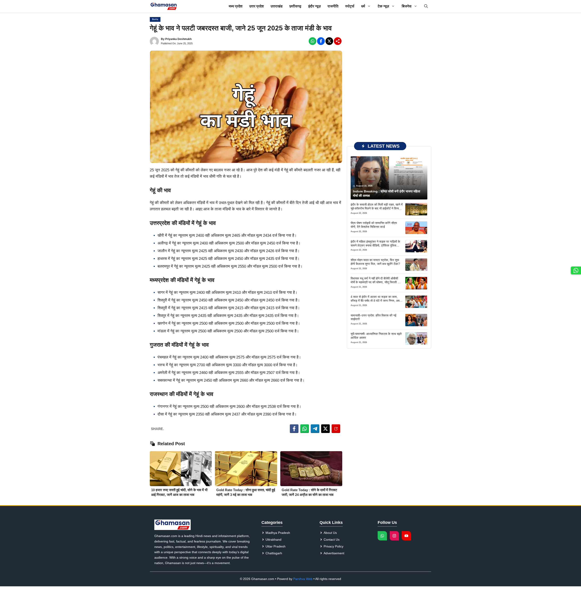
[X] (329, 41)
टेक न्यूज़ (383, 6)
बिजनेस (406, 6)
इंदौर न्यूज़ (314, 6)
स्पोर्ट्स (349, 6)
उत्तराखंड (277, 6)
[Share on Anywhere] (336, 428)
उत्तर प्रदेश (256, 6)
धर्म (363, 6)
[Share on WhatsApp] (304, 428)
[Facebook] (312, 41)
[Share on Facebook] (294, 428)
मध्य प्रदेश (235, 6)
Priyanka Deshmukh (178, 39)
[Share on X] (325, 428)
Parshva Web (303, 579)
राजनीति (332, 6)
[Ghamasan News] (163, 6)
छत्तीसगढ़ (295, 6)
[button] (426, 6)
